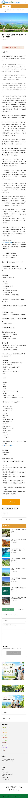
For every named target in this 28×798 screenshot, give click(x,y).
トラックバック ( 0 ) (20, 609)
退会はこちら (6, 718)
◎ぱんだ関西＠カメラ (7, 760)
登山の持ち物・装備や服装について (7, 775)
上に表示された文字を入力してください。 (12, 648)
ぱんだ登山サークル (14, 787)
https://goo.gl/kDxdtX (7, 242)
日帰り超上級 (5, 737)
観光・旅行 (4, 747)
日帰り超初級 (5, 740)
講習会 (3, 750)
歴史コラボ (4, 742)
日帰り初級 (4, 735)
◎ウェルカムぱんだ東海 (8, 759)
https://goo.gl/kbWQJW (7, 445)
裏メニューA (4, 745)
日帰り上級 (4, 730)
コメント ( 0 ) (7, 609)
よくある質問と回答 (6, 779)
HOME (3, 769)
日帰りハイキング (6, 727)
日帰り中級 (6, 6)
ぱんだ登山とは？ (5, 772)
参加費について (5, 777)
